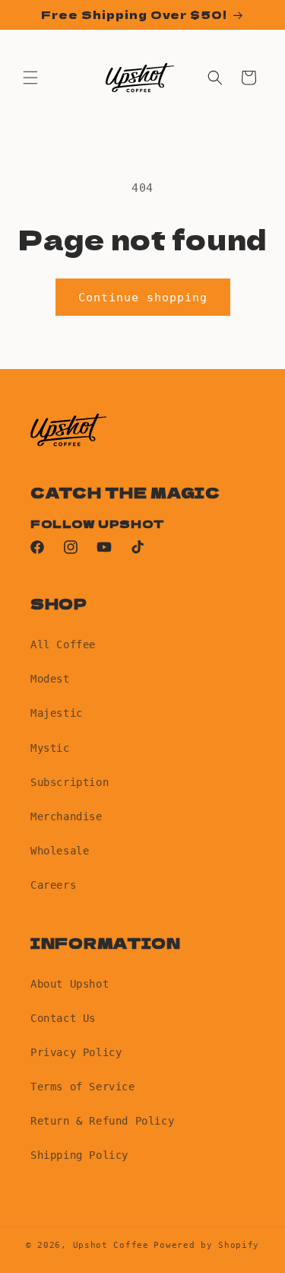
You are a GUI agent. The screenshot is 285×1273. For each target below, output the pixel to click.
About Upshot (69, 984)
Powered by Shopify (206, 1245)
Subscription (69, 782)
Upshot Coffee (111, 1245)
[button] (30, 77)
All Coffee (63, 644)
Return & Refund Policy (102, 1121)
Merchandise (66, 816)
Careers (53, 885)
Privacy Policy (76, 1052)
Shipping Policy (79, 1155)
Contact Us (63, 1018)
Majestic (56, 713)
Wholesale (59, 851)
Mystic (50, 748)
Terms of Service (82, 1086)
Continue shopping (142, 297)
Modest (50, 679)
